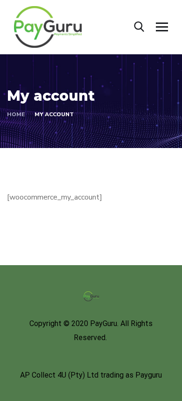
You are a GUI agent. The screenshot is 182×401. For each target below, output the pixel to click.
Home (16, 114)
